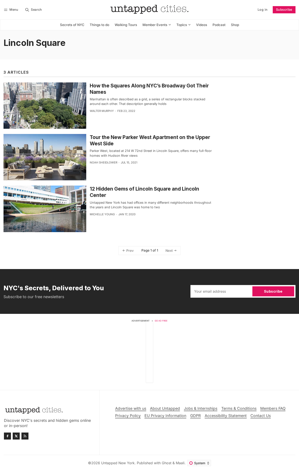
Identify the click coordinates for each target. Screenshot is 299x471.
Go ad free (161, 321)
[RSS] (24, 436)
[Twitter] (16, 436)
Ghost (166, 463)
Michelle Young (102, 214)
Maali (180, 463)
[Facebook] (7, 436)
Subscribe (284, 9)
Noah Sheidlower (103, 162)
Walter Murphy (102, 111)
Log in (262, 9)
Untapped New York (118, 463)
